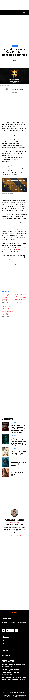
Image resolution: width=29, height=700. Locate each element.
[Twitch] (14, 535)
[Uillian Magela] (7, 89)
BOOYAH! (6, 251)
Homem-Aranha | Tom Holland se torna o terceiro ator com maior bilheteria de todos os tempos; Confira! (18, 429)
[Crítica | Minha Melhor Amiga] (5, 472)
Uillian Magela (19, 89)
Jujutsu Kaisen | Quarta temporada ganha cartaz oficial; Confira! (18, 453)
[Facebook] (9, 535)
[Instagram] (11, 535)
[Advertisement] (14, 364)
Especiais (4, 666)
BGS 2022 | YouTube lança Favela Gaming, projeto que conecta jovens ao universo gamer (20, 297)
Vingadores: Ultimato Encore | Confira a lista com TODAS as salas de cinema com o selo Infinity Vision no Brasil (18, 441)
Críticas (14, 459)
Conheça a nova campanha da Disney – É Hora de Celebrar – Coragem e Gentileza (7, 310)
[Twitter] (17, 535)
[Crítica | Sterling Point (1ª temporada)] (5, 462)
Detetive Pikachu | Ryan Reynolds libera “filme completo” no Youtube (11, 671)
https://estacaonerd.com (14, 522)
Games (14, 46)
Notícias (14, 422)
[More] (20, 60)
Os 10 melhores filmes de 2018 (13, 664)
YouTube (18, 249)
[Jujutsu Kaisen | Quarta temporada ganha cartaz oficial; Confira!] (5, 451)
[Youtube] (20, 535)
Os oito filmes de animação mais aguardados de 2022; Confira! (14, 678)
